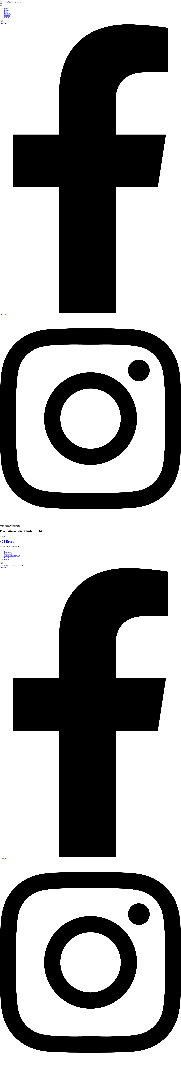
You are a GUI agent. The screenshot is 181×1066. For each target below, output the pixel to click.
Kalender (7, 10)
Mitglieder (7, 14)
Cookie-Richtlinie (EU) (12, 556)
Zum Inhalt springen (6, 1)
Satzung (7, 557)
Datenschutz (8, 554)
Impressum (7, 552)
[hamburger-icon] (1, 5)
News (6, 12)
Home (6, 8)
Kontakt (7, 17)
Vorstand (7, 16)
